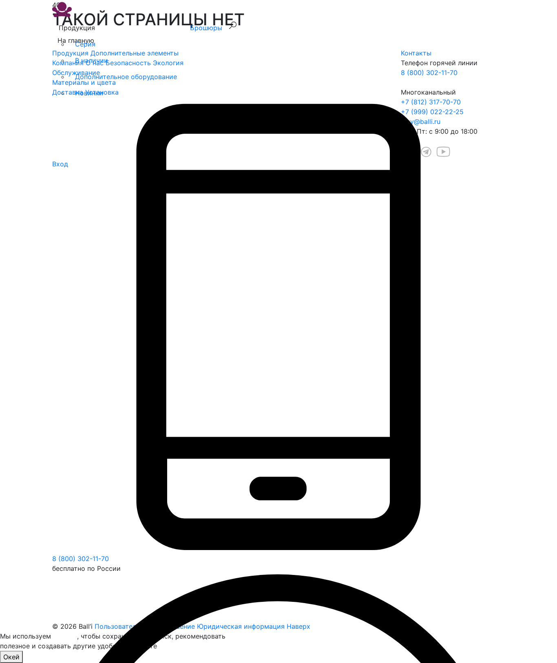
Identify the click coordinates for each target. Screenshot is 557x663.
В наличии (91, 60)
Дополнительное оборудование (126, 77)
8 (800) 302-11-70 (80, 559)
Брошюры (206, 28)
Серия (85, 44)
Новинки (89, 93)
